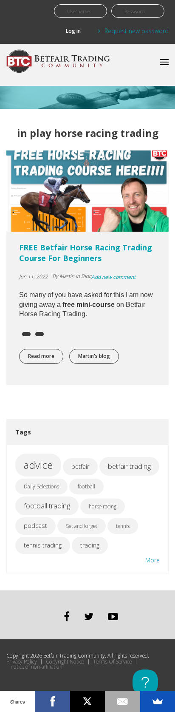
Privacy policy (21, 661)
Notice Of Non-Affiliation (36, 666)
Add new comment (113, 277)
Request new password (136, 31)
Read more (45, 356)
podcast (35, 526)
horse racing (102, 506)
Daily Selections (41, 486)
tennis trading (43, 545)
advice (38, 465)
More (152, 560)
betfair (80, 466)
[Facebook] (52, 701)
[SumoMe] (157, 701)
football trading (47, 506)
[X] (87, 701)
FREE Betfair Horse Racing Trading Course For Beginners (85, 252)
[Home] (59, 65)
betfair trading (129, 466)
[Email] (122, 701)
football (86, 486)
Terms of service (112, 661)
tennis (123, 526)
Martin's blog (94, 356)
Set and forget (81, 526)
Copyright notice (65, 661)
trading (89, 545)
